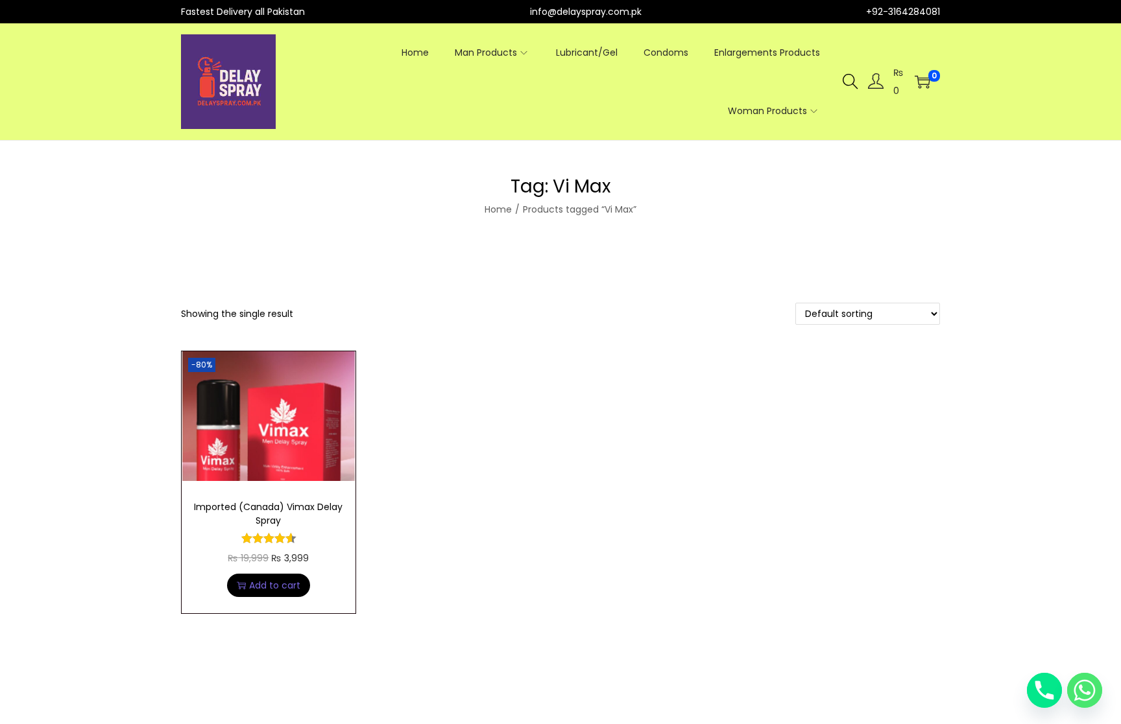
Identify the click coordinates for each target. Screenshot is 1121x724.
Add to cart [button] (274, 585)
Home (498, 209)
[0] (922, 81)
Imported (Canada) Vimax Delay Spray (268, 513)
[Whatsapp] (1084, 690)
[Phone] (1044, 690)
